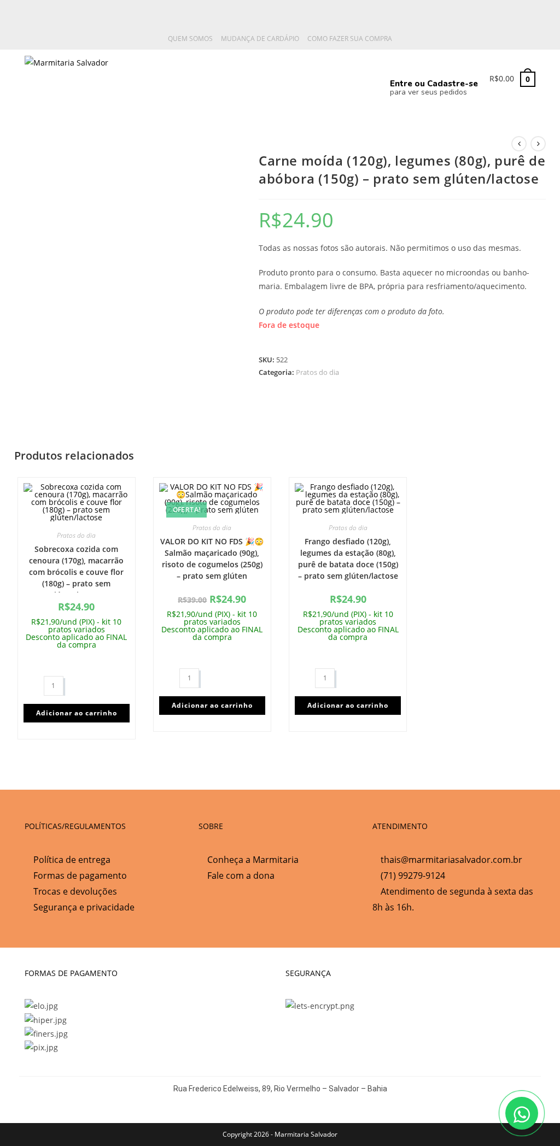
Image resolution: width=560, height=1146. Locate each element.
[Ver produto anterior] (519, 143)
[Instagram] (324, 77)
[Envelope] (361, 77)
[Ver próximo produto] (538, 143)
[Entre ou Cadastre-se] (399, 64)
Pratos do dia (317, 372)
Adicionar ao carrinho (76, 713)
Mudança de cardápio (260, 38)
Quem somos (190, 38)
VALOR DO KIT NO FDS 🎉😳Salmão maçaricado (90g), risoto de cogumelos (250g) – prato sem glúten (212, 558)
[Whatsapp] (288, 77)
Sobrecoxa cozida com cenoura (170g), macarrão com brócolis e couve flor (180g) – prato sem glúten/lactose (76, 568)
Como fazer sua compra (349, 38)
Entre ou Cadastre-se (434, 83)
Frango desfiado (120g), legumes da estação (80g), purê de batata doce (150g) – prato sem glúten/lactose (348, 558)
